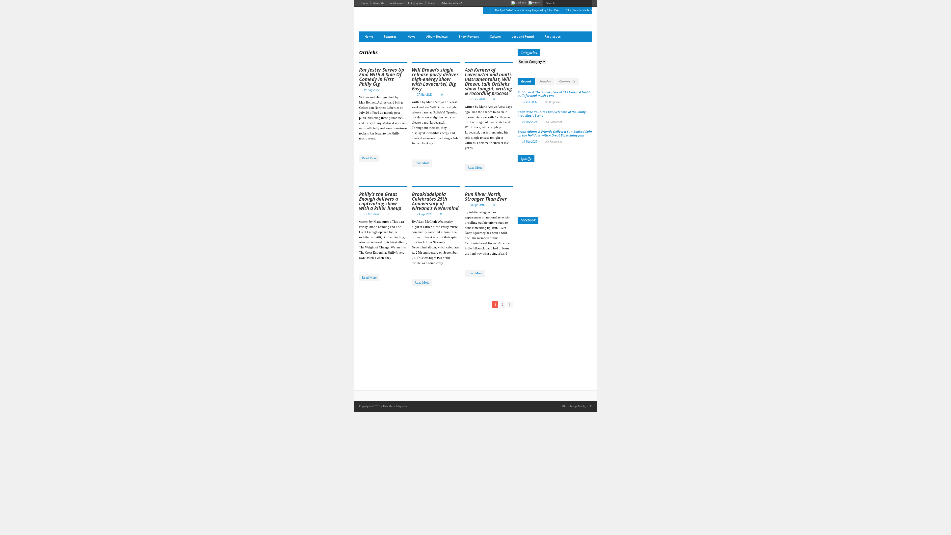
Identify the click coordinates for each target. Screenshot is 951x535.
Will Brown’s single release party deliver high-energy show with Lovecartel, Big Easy (435, 79)
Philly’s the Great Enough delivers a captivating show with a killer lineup (380, 201)
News (411, 36)
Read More (369, 158)
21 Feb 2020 (477, 99)
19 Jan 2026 (529, 102)
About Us (378, 2)
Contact (432, 2)
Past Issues (553, 36)
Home (364, 2)
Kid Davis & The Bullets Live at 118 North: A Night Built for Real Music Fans (554, 94)
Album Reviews (437, 36)
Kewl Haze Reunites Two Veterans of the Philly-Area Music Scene (552, 114)
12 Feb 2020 (371, 214)
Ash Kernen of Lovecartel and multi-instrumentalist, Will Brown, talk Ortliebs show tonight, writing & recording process (488, 82)
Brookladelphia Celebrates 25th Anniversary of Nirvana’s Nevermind (435, 201)
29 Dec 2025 (529, 122)
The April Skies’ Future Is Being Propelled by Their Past (527, 10)
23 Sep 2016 (424, 214)
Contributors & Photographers (406, 2)
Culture (495, 36)
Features (390, 36)
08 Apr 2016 (477, 205)
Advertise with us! (451, 2)
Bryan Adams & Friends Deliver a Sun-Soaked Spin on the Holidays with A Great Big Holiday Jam (555, 133)
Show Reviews (469, 36)
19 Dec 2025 (529, 141)
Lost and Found (523, 36)
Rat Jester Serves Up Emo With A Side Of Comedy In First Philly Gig (381, 77)
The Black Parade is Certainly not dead (588, 10)
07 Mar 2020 (424, 94)
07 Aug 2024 (371, 90)
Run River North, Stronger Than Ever (486, 196)
